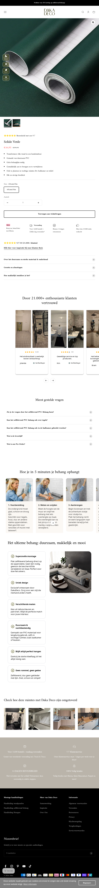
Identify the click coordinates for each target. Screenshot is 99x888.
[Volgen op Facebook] (5, 866)
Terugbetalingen (75, 826)
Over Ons (44, 812)
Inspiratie (43, 808)
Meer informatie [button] (30, 884)
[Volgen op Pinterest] (17, 866)
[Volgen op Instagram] (11, 866)
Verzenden (73, 808)
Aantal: (6, 197)
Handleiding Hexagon (12, 812)
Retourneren (73, 812)
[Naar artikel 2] (16, 123)
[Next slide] (52, 380)
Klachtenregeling (75, 821)
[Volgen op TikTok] (30, 866)
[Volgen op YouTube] (24, 866)
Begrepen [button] (87, 883)
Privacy (71, 817)
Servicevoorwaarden (76, 830)
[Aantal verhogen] (38, 203)
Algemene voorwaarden (78, 803)
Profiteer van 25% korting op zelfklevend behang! (49, 3)
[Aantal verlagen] (7, 203)
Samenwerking (45, 803)
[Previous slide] (46, 380)
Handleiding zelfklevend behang (16, 808)
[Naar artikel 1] (8, 123)
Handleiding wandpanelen (14, 803)
